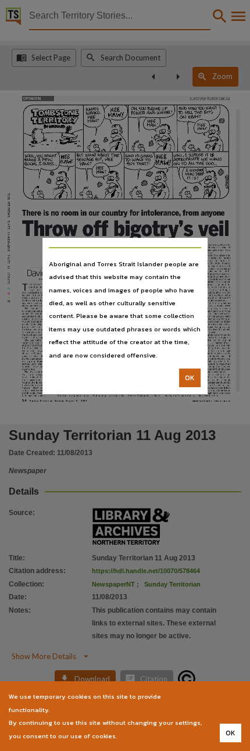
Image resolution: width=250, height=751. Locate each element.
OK (190, 378)
